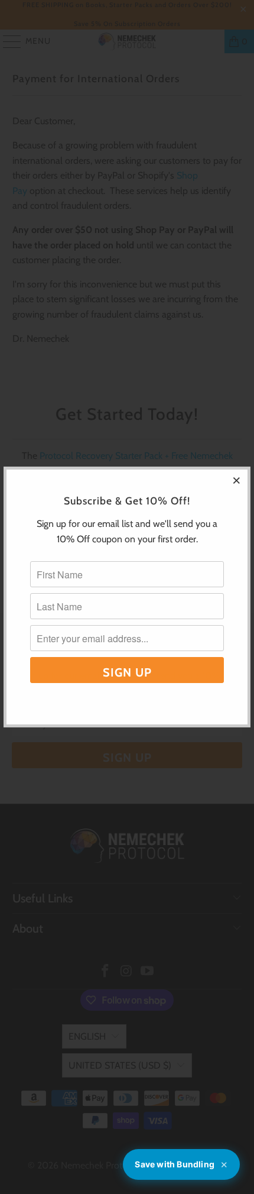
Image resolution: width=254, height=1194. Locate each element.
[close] (237, 480)
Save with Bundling (181, 1164)
